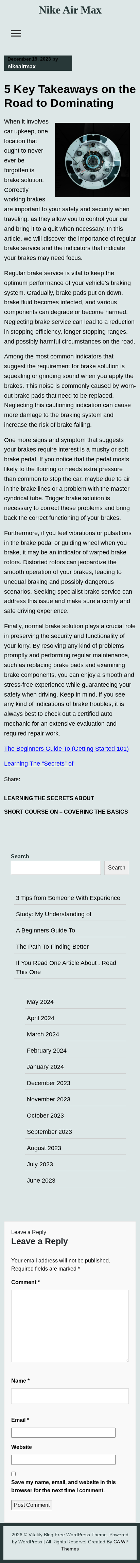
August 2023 (44, 1148)
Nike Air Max (70, 10)
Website (21, 1447)
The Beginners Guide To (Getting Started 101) (66, 748)
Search (20, 856)
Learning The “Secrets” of (38, 763)
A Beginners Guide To (45, 930)
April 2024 (40, 1018)
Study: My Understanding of (53, 914)
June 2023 (41, 1180)
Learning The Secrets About (49, 798)
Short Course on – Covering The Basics (66, 812)
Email (20, 1420)
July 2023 (40, 1164)
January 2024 (45, 1066)
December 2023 (48, 1083)
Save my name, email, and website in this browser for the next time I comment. (63, 1486)
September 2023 (49, 1131)
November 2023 (48, 1099)
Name (20, 1381)
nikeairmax (21, 66)
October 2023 (45, 1115)
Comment (25, 1282)
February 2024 (47, 1050)
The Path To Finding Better (52, 946)
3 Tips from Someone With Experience (68, 898)
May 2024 (40, 1001)
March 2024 (43, 1034)
